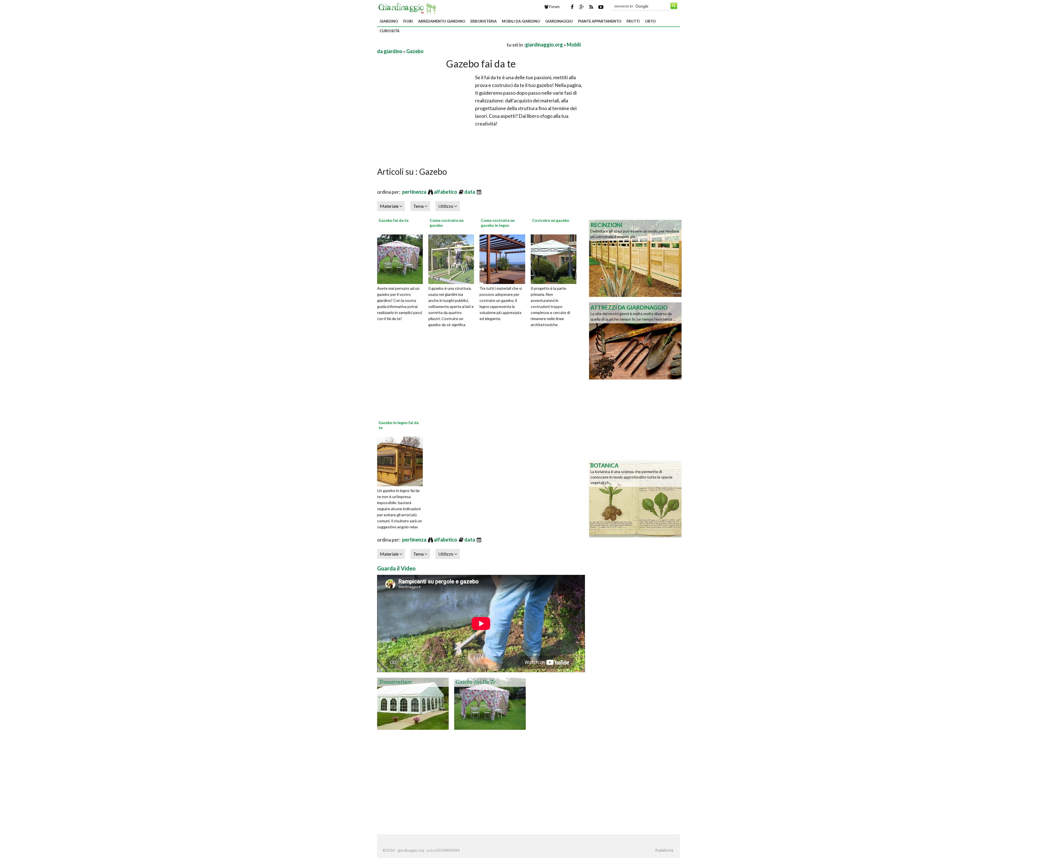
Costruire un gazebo (550, 220)
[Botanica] (635, 498)
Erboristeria (483, 21)
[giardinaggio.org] (408, 8)
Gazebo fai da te (393, 220)
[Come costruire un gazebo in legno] (504, 258)
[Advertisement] (441, 44)
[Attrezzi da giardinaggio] (635, 340)
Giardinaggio (559, 21)
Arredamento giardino (441, 21)
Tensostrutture (395, 682)
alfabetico (446, 192)
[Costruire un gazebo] (555, 258)
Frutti (633, 21)
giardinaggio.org (544, 45)
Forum (554, 6)
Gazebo (415, 51)
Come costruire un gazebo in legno (498, 223)
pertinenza (414, 192)
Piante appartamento (599, 21)
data (470, 192)
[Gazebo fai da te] (402, 258)
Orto (650, 21)
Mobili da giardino (521, 21)
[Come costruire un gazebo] (453, 258)
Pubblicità (664, 850)
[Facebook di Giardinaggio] (572, 7)
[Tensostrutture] (413, 703)
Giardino (389, 21)
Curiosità (389, 31)
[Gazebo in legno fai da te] (402, 461)
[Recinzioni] (635, 258)
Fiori (408, 21)
